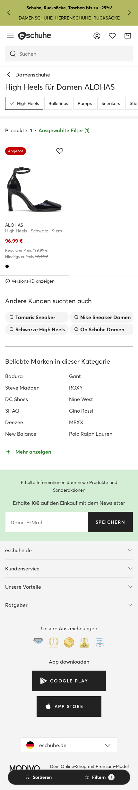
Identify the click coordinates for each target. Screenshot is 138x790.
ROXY (76, 387)
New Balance (20, 434)
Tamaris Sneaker (35, 317)
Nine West (81, 399)
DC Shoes (16, 399)
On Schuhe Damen (102, 329)
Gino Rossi (81, 410)
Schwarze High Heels (40, 329)
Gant (75, 376)
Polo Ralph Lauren (90, 434)
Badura (14, 376)
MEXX (76, 422)
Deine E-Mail (26, 522)
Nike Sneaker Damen (105, 317)
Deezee (14, 422)
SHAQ (12, 410)
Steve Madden (22, 387)
